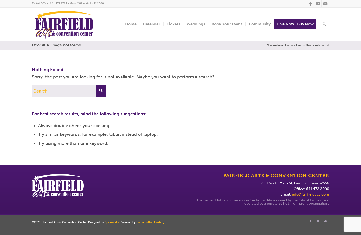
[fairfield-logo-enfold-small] (68, 24)
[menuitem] (131, 24)
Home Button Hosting (150, 222)
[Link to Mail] (325, 3)
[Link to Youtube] (317, 3)
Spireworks (112, 222)
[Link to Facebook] (310, 3)
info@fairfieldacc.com (310, 194)
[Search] (324, 24)
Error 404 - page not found (56, 45)
